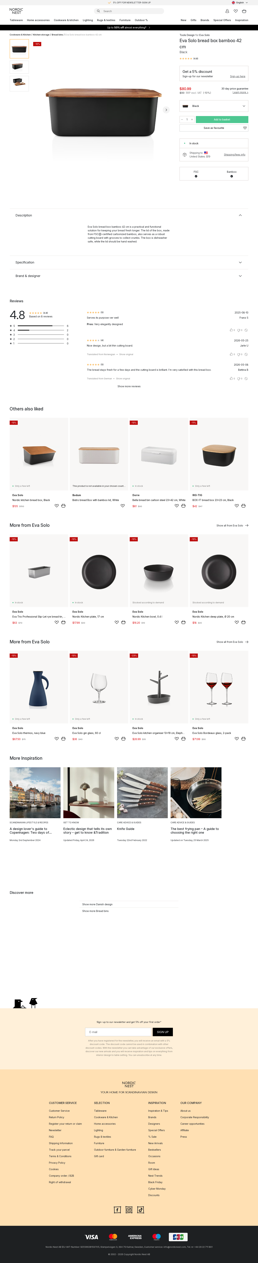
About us (185, 1110)
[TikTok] (140, 1209)
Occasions (154, 1156)
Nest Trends (155, 1175)
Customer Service (59, 1110)
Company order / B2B (61, 1175)
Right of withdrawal (60, 1182)
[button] (189, 58)
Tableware (16, 20)
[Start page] (16, 11)
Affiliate (184, 1130)
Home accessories (38, 20)
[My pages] (227, 11)
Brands (205, 20)
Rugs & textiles (106, 20)
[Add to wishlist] (56, 505)
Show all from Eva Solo (230, 525)
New (183, 20)
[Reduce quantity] (182, 119)
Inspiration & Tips (158, 1110)
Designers (154, 1123)
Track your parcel (59, 1149)
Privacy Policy (57, 1162)
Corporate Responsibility (194, 1117)
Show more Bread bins (95, 910)
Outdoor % (141, 20)
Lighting (88, 20)
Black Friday (155, 1182)
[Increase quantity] (192, 119)
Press (183, 1136)
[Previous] (40, 109)
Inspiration (241, 20)
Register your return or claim (65, 1123)
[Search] (98, 11)
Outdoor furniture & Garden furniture (115, 1149)
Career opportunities (192, 1123)
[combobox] (240, 2)
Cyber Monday (157, 1188)
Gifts (193, 20)
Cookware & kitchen (66, 20)
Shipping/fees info (234, 154)
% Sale (152, 1136)
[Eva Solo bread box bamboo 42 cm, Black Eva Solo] (103, 109)
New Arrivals (155, 1143)
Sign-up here (237, 76)
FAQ (51, 1136)
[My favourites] (235, 11)
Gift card (99, 1156)
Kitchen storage (41, 34)
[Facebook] (117, 1209)
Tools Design (187, 35)
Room (151, 1162)
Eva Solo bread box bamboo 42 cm (83, 34)
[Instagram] (129, 1209)
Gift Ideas (153, 1169)
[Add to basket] (63, 505)
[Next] (166, 109)
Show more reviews (129, 386)
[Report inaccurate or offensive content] (246, 330)
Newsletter (55, 1130)
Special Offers (222, 20)
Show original (126, 354)
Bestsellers (154, 1149)
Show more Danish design (97, 904)
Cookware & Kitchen (20, 34)
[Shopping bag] (244, 11)
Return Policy (56, 1117)
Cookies (54, 1169)
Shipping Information (61, 1143)
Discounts (154, 1195)
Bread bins (57, 34)
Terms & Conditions (60, 1156)
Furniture (125, 20)
